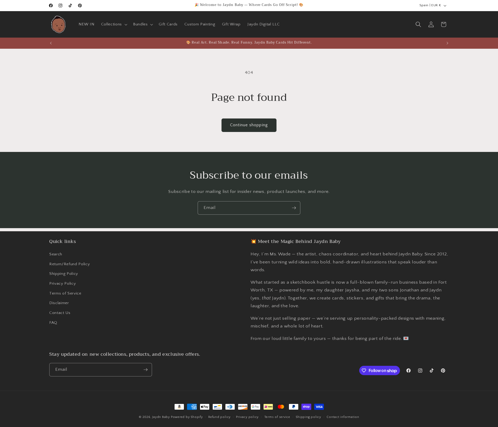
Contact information (343, 417)
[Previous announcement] (51, 43)
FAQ (53, 322)
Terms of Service (65, 293)
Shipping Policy (63, 273)
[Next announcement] (447, 43)
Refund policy (219, 417)
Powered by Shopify (187, 417)
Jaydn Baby (161, 417)
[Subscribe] (294, 208)
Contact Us (60, 313)
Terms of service (277, 417)
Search (55, 254)
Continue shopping (249, 125)
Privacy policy (247, 417)
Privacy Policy (62, 283)
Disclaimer (59, 303)
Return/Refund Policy (69, 264)
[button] (114, 24)
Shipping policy (308, 417)
